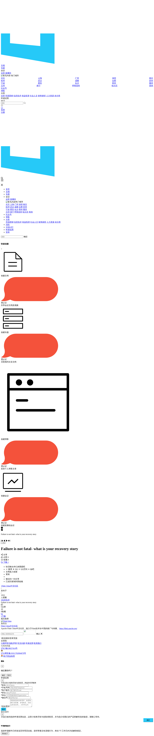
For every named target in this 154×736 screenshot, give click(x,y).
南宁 (38, 86)
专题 (3, 68)
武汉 (40, 81)
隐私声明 (13, 643)
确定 (26, 237)
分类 (8, 220)
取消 (9, 675)
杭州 (3, 81)
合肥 (114, 81)
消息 (8, 225)
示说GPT (9, 227)
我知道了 (5, 733)
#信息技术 (5, 600)
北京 (3, 78)
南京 (151, 78)
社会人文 (34, 96)
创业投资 (25, 96)
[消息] (2, 107)
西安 (40, 83)
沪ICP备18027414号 (9, 648)
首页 (8, 189)
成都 (77, 81)
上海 (40, 78)
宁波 (3, 83)
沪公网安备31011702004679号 (13, 653)
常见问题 (21, 643)
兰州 (3, 86)
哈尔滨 (114, 86)
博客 (3, 91)
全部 (3, 73)
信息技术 (17, 96)
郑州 (114, 83)
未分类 (57, 96)
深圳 (114, 78)
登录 (3, 110)
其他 (151, 86)
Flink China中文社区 (9, 586)
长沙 (77, 83)
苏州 (151, 81)
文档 (3, 65)
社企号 (4, 88)
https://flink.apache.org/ (68, 628)
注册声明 (5, 643)
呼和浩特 (76, 86)
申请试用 (9, 230)
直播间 (8, 73)
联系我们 (37, 643)
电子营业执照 (9, 656)
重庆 (151, 83)
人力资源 (50, 96)
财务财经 (42, 96)
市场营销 (9, 96)
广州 (77, 78)
